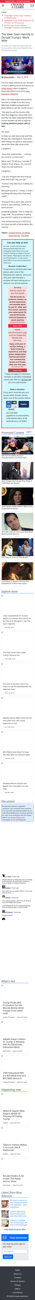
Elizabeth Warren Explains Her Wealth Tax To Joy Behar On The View (15, 786)
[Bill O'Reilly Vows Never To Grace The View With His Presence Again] (17, 740)
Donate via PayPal (23, 404)
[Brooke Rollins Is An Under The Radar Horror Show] (14, 1165)
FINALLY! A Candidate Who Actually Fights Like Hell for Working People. (19, 1222)
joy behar (26, 232)
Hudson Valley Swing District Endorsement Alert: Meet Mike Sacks (18, 1214)
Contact (17, 1277)
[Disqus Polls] (17, 847)
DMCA (17, 1288)
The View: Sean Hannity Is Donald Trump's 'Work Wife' (17, 37)
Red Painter (6, 1051)
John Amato (9, 77)
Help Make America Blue (15, 1229)
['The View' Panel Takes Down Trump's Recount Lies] (17, 641)
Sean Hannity (14, 235)
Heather (5, 1123)
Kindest (11, 409)
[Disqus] (17, 896)
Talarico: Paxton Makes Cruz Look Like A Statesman (15, 1147)
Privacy (17, 1285)
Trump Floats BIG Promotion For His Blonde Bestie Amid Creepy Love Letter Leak (13, 1008)
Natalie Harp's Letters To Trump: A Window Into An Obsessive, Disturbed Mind (14, 1043)
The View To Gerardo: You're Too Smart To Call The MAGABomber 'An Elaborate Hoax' (17, 686)
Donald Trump (15, 232)
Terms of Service (16, 817)
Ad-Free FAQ (26, 379)
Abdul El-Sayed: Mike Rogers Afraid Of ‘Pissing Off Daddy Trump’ (14, 1114)
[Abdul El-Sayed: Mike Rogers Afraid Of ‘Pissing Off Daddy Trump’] (14, 1100)
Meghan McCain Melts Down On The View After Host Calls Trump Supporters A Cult (17, 720)
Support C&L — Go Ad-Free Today (17, 1)
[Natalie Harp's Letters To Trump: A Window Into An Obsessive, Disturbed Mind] (14, 1028)
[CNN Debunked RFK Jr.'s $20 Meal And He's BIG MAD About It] (14, 1062)
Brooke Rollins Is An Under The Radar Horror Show (13, 1178)
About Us (18, 1274)
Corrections (18, 1292)
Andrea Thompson (9, 1017)
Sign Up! (7, 1257)
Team (17, 1270)
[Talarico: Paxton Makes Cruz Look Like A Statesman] (14, 1134)
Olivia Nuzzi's (7, 88)
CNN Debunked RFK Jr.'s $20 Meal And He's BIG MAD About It (14, 1075)
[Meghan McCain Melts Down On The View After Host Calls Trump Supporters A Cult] (17, 706)
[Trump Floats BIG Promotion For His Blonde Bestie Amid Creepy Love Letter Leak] (14, 992)
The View (25, 235)
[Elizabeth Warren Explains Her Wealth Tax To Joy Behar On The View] (17, 771)
